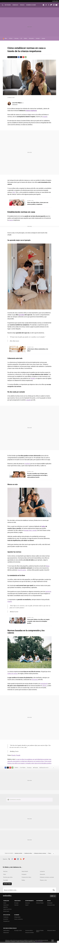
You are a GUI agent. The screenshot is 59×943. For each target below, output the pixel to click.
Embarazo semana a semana (40, 853)
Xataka (4, 902)
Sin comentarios (13, 57)
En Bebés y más (30, 200)
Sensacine (27, 902)
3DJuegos (16, 902)
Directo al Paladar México (39, 931)
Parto (4, 874)
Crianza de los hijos (26, 877)
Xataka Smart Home (7, 909)
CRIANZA (22, 5)
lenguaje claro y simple (30, 530)
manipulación (44, 683)
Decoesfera (5, 919)
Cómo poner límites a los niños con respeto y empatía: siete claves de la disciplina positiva (38, 621)
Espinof (26, 905)
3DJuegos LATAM (18, 930)
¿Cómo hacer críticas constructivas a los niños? (37, 350)
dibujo (47, 566)
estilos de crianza (12, 673)
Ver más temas (7, 883)
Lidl (21, 38)
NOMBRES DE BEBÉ (31, 5)
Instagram (54, 5)
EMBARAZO (15, 5)
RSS (21, 859)
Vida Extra (16, 905)
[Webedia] (55, 1)
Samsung (16, 38)
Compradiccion (6, 921)
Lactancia (42, 871)
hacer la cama (22, 570)
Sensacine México (29, 930)
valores (44, 685)
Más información (39, 941)
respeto (9, 601)
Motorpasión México (51, 930)
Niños (6, 38)
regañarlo (27, 463)
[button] (18, 103)
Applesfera (5, 907)
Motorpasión (49, 902)
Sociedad (5, 880)
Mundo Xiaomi (6, 911)
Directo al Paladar (39, 902)
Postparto (24, 874)
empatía (45, 116)
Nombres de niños (18, 853)
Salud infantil (25, 871)
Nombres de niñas (28, 853)
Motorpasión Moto (51, 905)
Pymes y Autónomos (18, 919)
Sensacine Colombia (29, 932)
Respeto (36, 767)
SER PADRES (8, 5)
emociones (35, 679)
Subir (52, 896)
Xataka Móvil (6, 905)
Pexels (13, 755)
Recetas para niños (8, 877)
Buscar (53, 890)
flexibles (33, 378)
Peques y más (43, 880)
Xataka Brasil (6, 932)
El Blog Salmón (17, 917)
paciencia (48, 591)
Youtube (56, 5)
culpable (28, 400)
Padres (23, 880)
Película (10, 38)
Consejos (38, 38)
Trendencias (5, 917)
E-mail (25, 57)
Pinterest (43, 5)
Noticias (5, 871)
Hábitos (25, 38)
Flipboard (51, 5)
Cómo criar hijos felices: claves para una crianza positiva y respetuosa (37, 203)
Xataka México (6, 930)
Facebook (46, 5)
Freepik (18, 755)
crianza (11, 220)
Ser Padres (22, 767)
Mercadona (31, 38)
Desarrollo (42, 874)
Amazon (43, 38)
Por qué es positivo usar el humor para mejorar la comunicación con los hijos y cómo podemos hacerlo (37, 475)
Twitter (49, 5)
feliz (14, 192)
